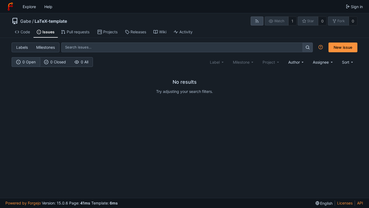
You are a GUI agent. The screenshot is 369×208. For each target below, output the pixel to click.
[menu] (348, 62)
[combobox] (296, 62)
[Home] (10, 6)
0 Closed (58, 62)
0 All (84, 62)
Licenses (345, 203)
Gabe (25, 21)
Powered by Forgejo (23, 203)
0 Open (29, 62)
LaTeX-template (51, 21)
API (360, 203)
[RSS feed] (257, 21)
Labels (22, 47)
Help (48, 6)
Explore (29, 6)
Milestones (45, 47)
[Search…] (308, 47)
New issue (343, 47)
